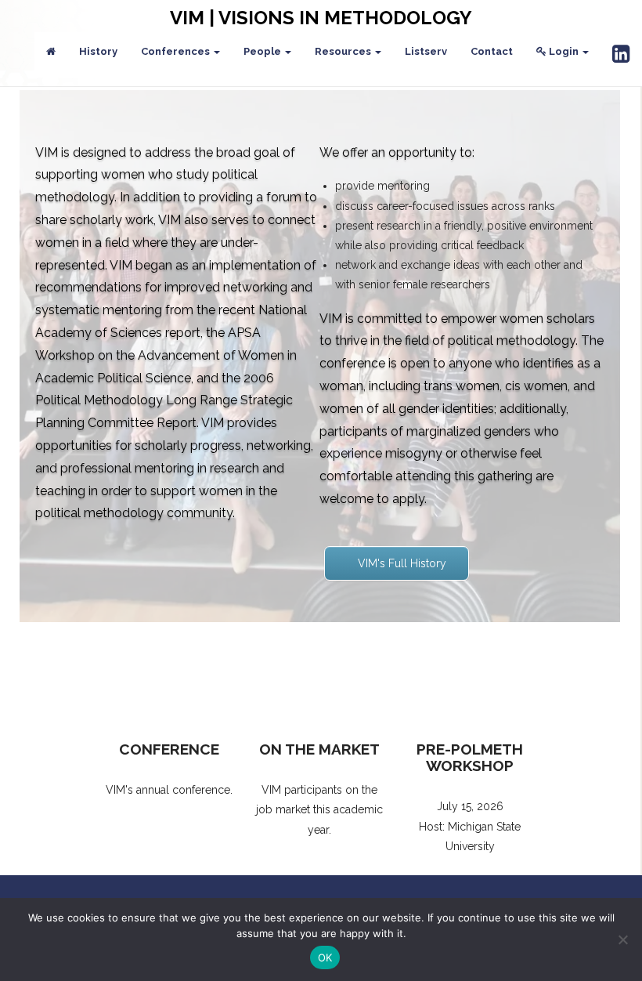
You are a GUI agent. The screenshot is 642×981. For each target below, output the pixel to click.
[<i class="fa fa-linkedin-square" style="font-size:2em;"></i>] (621, 55)
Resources (344, 51)
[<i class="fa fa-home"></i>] (50, 51)
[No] (622, 939)
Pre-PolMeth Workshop (470, 757)
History (98, 51)
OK (325, 957)
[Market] (319, 678)
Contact (492, 51)
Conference (169, 749)
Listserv (426, 51)
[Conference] (169, 678)
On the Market (319, 749)
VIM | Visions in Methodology (321, 17)
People (263, 51)
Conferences (176, 51)
